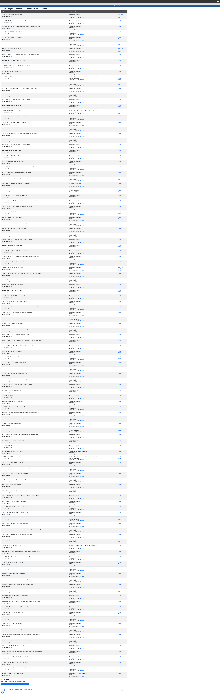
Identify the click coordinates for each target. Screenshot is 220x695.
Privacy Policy (4, 690)
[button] (214, 1)
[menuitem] (214, 1)
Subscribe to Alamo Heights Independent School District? (15, 683)
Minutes (119, 17)
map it (82, 17)
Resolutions (120, 14)
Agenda (119, 16)
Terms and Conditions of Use (117, 690)
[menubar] (110, 1)
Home (3, 3)
